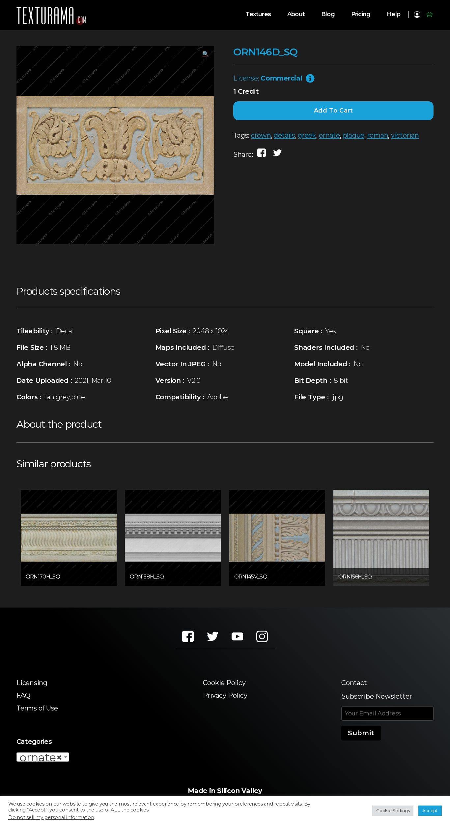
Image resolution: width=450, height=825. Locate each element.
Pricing (360, 14)
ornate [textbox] (40, 757)
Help (393, 14)
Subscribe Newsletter (376, 696)
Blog (328, 14)
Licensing (31, 683)
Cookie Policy (224, 683)
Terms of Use (37, 708)
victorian (405, 135)
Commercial (281, 78)
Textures (258, 14)
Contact (354, 683)
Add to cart (333, 110)
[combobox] (42, 757)
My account (416, 14)
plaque (354, 135)
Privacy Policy (225, 695)
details (284, 135)
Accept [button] (430, 810)
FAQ (23, 695)
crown (261, 135)
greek (307, 135)
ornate (329, 135)
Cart (429, 14)
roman (377, 135)
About (296, 14)
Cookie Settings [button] (392, 810)
